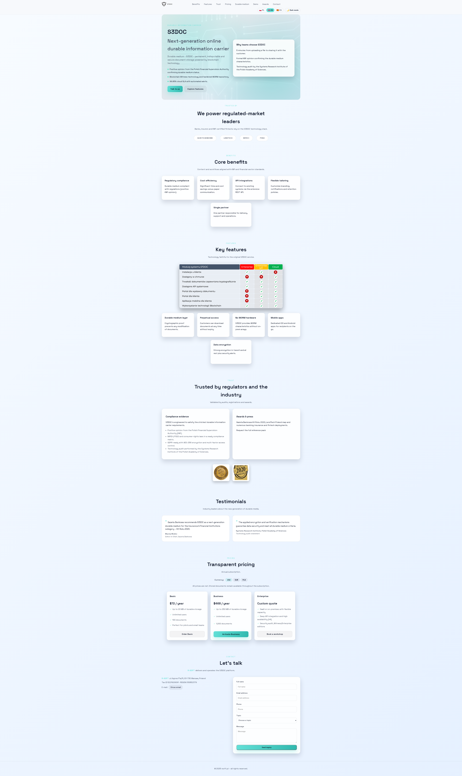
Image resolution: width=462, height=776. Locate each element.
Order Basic (187, 634)
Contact (276, 4)
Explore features (195, 89)
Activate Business (231, 634)
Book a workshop (275, 634)
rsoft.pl (225, 768)
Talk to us (175, 89)
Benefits (196, 4)
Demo (255, 4)
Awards (265, 4)
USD (228, 580)
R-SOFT (191, 670)
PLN (244, 580)
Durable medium (242, 4)
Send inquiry (266, 747)
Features (208, 4)
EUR (236, 580)
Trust (218, 4)
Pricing (228, 4)
